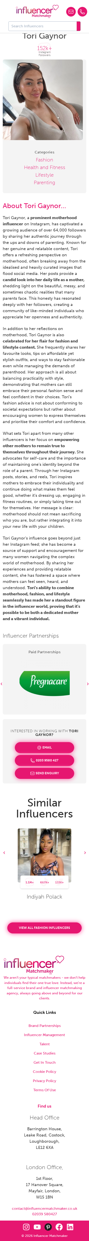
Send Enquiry (47, 773)
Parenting (44, 182)
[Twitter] (15, 1227)
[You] (37, 1227)
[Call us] (82, 12)
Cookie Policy (44, 1071)
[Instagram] (26, 1227)
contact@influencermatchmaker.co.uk (44, 1208)
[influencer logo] (37, 11)
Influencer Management (44, 1035)
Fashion (44, 160)
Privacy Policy (44, 1081)
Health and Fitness (44, 167)
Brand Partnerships (45, 1025)
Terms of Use (44, 1090)
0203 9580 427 (47, 760)
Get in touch (45, 1062)
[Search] (79, 26)
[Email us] (71, 12)
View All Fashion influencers (44, 928)
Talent (44, 1044)
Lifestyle (44, 175)
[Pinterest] (48, 1227)
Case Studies (44, 1053)
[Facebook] (59, 1227)
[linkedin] (70, 1227)
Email (47, 747)
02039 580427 (44, 1214)
